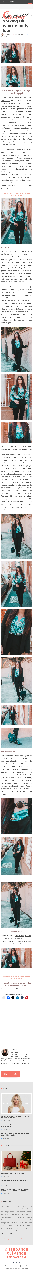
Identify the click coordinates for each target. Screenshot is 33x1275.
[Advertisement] (16, 1018)
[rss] (23, 1262)
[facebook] (10, 1262)
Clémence (8, 34)
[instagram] (16, 1262)
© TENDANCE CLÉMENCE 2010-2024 (16, 1253)
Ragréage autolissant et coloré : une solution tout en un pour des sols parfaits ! (15, 1190)
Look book (5, 100)
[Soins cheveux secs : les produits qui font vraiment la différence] (16, 1103)
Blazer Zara (19, 935)
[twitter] (13, 1262)
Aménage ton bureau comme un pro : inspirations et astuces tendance (16, 1181)
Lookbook (17, 34)
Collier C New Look (8, 941)
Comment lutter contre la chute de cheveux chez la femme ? (16, 1125)
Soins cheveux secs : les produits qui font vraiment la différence (15, 1117)
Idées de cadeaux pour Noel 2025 (12, 1173)
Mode (23, 34)
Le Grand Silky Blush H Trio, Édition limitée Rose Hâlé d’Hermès (15, 1134)
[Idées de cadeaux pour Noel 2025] (16, 1161)
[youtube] (19, 1262)
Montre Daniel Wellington (16, 944)
